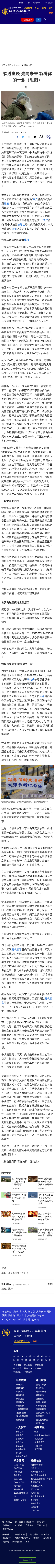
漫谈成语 (20, 1446)
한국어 (35, 1319)
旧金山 (11, 1315)
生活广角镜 (19, 1464)
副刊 (10, 65)
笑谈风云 (20, 1435)
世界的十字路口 (43, 1413)
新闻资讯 (27, 1330)
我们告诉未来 (37, 1464)
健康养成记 (39, 1442)
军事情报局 (41, 1406)
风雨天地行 (36, 1493)
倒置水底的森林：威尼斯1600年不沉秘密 (19, 1232)
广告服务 (29, 1525)
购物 (35, 1341)
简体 (51, 3)
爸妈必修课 (21, 1449)
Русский (17, 1319)
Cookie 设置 (27, 1560)
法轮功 (21, 224)
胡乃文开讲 (39, 1439)
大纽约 (15, 1311)
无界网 (6, 1541)
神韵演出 (17, 1372)
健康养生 (39, 1427)
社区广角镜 (21, 1413)
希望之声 (7, 1538)
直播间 (28, 1336)
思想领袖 (40, 1399)
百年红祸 (35, 1489)
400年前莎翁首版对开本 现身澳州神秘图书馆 (45, 1181)
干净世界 (45, 1534)
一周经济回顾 (22, 1409)
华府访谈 (20, 1406)
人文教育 (21, 1427)
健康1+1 (38, 1431)
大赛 (28, 3)
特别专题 (36, 1460)
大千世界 (18, 1486)
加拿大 (23, 1311)
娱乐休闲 (19, 1460)
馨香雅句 (20, 1442)
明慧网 (36, 1538)
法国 (4, 1315)
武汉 (35, 199)
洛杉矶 (31, 1311)
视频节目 (40, 1330)
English (40, 1315)
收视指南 (30, 1522)
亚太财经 (20, 1420)
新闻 (15, 1351)
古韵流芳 (20, 1439)
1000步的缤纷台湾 (21, 1495)
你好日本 (18, 1468)
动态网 (46, 1538)
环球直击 (20, 1388)
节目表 (17, 1336)
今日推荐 (17, 1368)
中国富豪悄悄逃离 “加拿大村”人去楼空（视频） (45, 1232)
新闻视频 (21, 1380)
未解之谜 (20, 1431)
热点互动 (40, 1388)
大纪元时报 (33, 1534)
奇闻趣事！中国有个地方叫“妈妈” (19, 1197)
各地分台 (36, 3)
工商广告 (35, 1510)
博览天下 (28, 1368)
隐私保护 (41, 1522)
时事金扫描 (41, 1391)
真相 (14, 228)
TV (39, 20)
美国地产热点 (22, 1456)
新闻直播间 (28, 20)
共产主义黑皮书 (38, 1496)
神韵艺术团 (20, 1534)
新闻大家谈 (41, 1384)
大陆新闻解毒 (42, 1420)
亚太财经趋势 (22, 1416)
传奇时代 (35, 1468)
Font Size (41, 136)
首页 (3, 65)
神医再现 (38, 1446)
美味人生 (18, 1479)
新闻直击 (20, 1399)
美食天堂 (18, 1475)
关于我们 (19, 1522)
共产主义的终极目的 (40, 1475)
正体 (46, 3)
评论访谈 (41, 1380)
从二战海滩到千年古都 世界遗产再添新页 (19, 1181)
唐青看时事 (41, 1409)
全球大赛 (28, 1372)
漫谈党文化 (36, 1503)
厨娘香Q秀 (18, 1489)
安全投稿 (18, 1525)
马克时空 (40, 1416)
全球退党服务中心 (22, 1538)
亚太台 (20, 1315)
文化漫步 (24, 65)
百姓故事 (35, 1500)
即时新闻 (39, 1365)
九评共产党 (36, 1482)
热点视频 (28, 1365)
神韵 (21, 3)
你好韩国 (18, 1472)
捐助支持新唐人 (22, 1341)
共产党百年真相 (38, 1472)
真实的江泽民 (37, 1486)
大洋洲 (39, 1311)
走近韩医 (38, 1449)
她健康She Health (42, 1435)
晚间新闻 (20, 1395)
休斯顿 (47, 1311)
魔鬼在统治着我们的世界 (41, 1479)
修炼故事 (35, 1507)
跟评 (50, 1284)
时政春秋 (40, 1395)
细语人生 (40, 1423)
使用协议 (7, 1525)
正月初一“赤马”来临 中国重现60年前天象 (45, 1216)
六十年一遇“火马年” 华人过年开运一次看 (19, 1216)
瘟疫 (6, 203)
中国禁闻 (20, 1391)
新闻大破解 (41, 1402)
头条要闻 (17, 1365)
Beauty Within (20, 1482)
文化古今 (20, 1453)
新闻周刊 (20, 1402)
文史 (16, 65)
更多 (27, 1541)
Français (6, 1319)
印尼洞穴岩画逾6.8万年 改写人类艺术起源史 (19, 1248)
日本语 (26, 1319)
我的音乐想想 (20, 1500)
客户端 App (8, 1529)
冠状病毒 (17, 949)
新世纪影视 (17, 1541)
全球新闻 (20, 1384)
